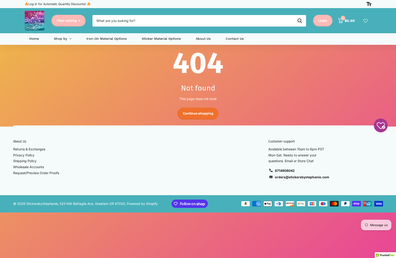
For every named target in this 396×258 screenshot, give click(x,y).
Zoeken (299, 21)
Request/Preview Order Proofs (36, 173)
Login (322, 20)
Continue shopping (198, 113)
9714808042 (285, 171)
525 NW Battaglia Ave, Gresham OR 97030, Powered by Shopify (109, 204)
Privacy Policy (23, 155)
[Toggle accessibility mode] (368, 4)
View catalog (66, 20)
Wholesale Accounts (28, 167)
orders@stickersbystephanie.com (302, 177)
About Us (19, 141)
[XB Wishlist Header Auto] (365, 21)
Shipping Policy (25, 161)
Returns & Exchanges (29, 149)
